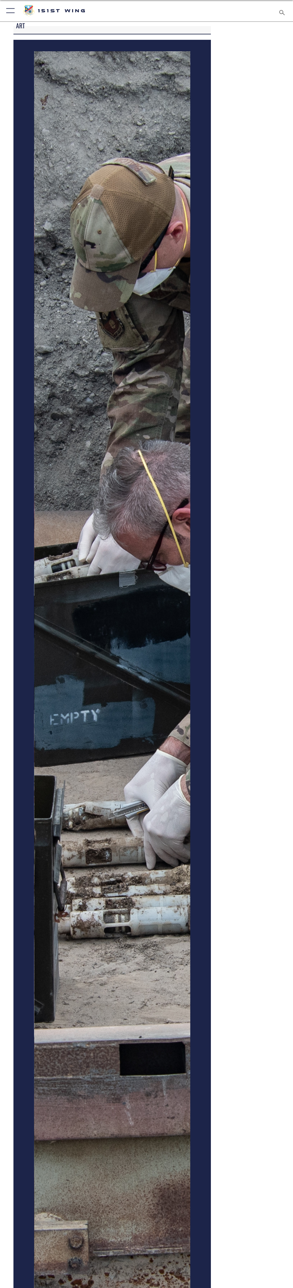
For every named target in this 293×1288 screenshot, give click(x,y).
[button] (9, 10)
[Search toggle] (283, 11)
